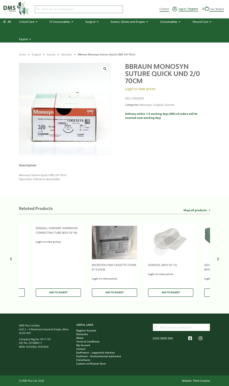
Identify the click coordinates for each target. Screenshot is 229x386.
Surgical (36, 54)
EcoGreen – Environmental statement (98, 356)
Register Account (86, 330)
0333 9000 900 (163, 338)
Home (22, 54)
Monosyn (66, 54)
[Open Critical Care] (36, 22)
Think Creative (201, 380)
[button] (105, 69)
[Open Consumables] (179, 22)
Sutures (51, 54)
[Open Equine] (30, 39)
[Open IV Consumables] (72, 22)
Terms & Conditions (87, 341)
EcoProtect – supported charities (95, 352)
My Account (83, 345)
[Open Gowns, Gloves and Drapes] (147, 22)
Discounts (82, 334)
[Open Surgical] (97, 22)
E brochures (83, 360)
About (79, 337)
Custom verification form (91, 363)
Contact (80, 349)
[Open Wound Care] (210, 22)
